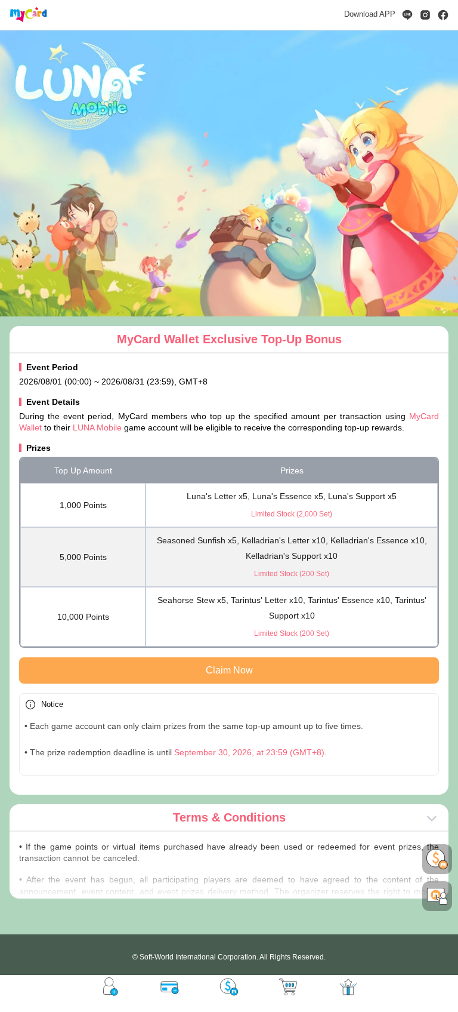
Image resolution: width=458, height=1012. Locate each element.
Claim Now (229, 670)
